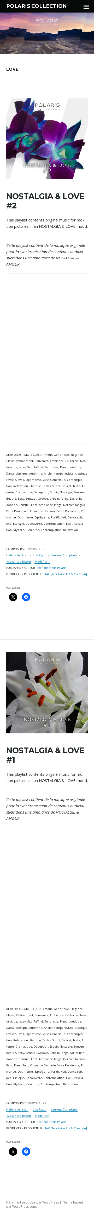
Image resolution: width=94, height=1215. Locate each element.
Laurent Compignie (64, 555)
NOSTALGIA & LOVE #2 (45, 201)
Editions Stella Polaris (51, 568)
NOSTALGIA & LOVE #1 (45, 755)
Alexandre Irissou (18, 561)
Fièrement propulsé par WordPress (32, 1202)
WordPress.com (24, 1206)
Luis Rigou (39, 555)
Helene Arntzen (17, 555)
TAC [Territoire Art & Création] (66, 574)
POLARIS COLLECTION (36, 6)
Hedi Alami (42, 561)
